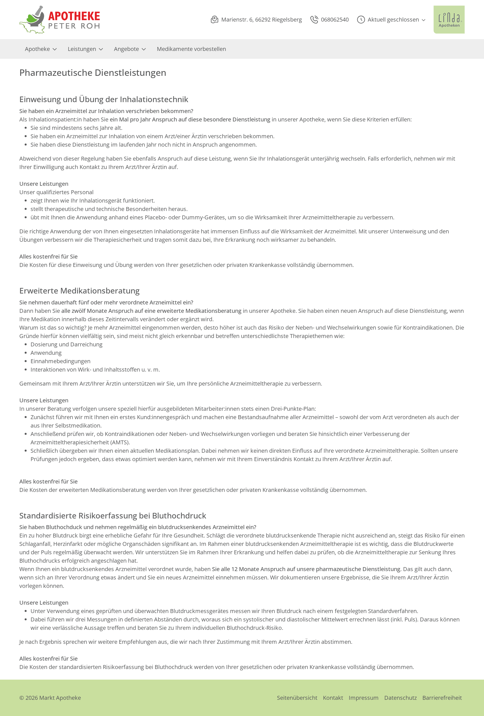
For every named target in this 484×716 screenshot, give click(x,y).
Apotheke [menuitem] (37, 49)
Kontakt (333, 697)
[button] (391, 19)
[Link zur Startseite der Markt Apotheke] (59, 20)
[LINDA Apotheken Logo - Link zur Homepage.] (449, 20)
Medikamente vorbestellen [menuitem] (191, 49)
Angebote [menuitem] (126, 49)
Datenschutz (400, 697)
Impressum (364, 697)
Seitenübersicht (297, 697)
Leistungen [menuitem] (82, 49)
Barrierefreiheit (442, 697)
